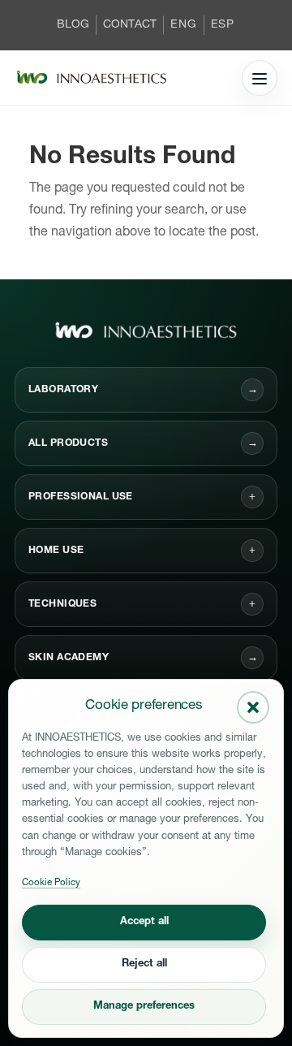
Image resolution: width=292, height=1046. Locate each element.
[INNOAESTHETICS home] (92, 78)
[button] (253, 707)
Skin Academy (143, 658)
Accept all (144, 922)
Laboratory (143, 390)
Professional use (80, 497)
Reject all (144, 964)
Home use (56, 550)
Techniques (62, 604)
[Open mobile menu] (259, 78)
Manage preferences (144, 1006)
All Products (143, 444)
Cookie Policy (51, 883)
